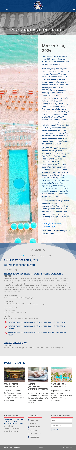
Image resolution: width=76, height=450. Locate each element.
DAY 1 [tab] (23, 256)
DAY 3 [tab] (41, 256)
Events (33, 423)
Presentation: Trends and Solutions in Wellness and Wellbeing (36, 322)
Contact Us (35, 427)
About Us (34, 420)
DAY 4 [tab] (51, 256)
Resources (34, 437)
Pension (33, 430)
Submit (56, 429)
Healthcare (35, 434)
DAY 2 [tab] (32, 256)
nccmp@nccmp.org (11, 431)
